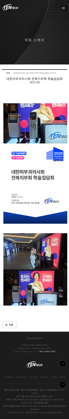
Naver (53, 377)
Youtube (33, 377)
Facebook (9, 377)
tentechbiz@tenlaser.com (26, 351)
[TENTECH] (10, 7)
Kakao (62, 377)
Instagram (21, 377)
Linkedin (44, 377)
